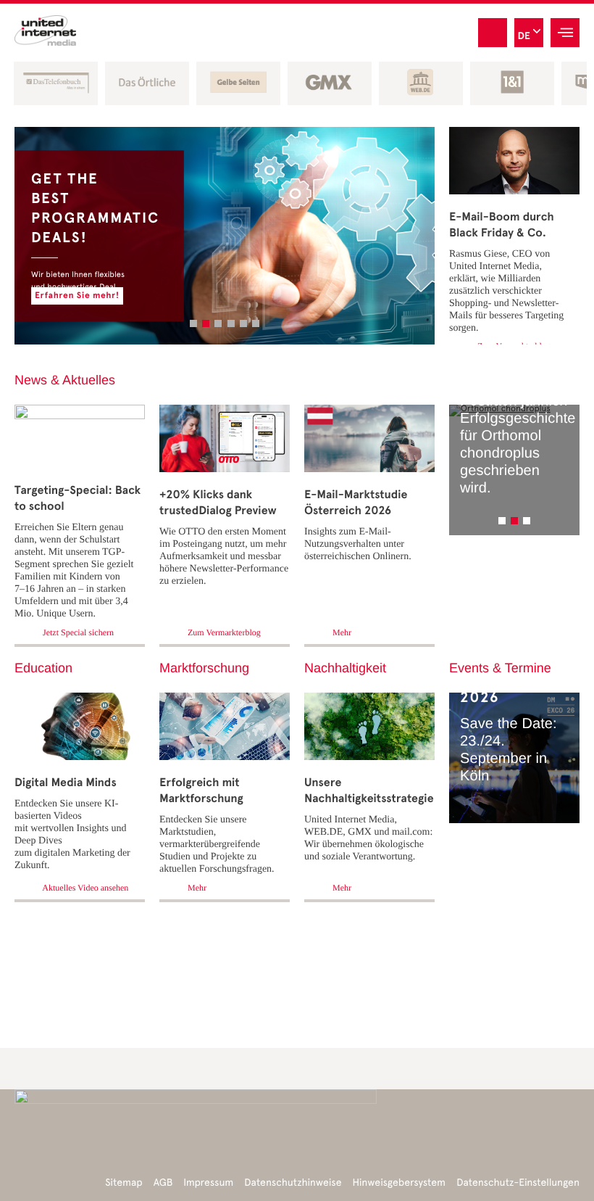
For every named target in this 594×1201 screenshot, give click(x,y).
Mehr (340, 632)
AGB (163, 1182)
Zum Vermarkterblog (223, 632)
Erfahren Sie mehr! (385, 296)
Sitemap (123, 1182)
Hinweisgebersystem (399, 1182)
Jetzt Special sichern (77, 632)
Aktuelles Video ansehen (84, 888)
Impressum (208, 1182)
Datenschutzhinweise (292, 1182)
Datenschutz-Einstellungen (518, 1182)
